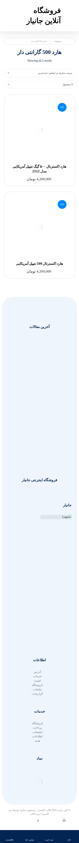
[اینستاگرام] (60, 551)
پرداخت (37, 727)
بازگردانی (37, 629)
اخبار (37, 590)
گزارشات (37, 693)
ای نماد (37, 637)
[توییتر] (67, 551)
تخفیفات (37, 732)
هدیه (37, 740)
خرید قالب (35, 814)
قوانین (37, 633)
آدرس (37, 642)
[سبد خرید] (7, 7)
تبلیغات (37, 689)
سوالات (37, 624)
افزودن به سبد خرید (38, 124)
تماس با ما (37, 595)
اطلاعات (37, 736)
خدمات (37, 586)
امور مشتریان (37, 582)
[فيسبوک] (53, 551)
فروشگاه (37, 684)
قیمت (37, 680)
